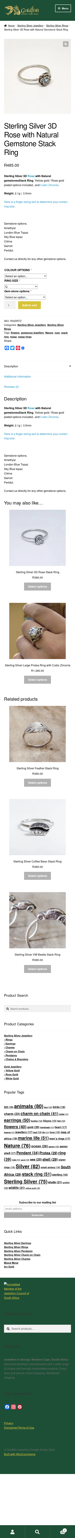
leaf (37, 1132)
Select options (37, 586)
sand (25, 1160)
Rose (31, 176)
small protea (50, 1167)
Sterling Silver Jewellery (30, 25)
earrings (17, 1120)
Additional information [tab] (17, 376)
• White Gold (11, 1078)
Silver (28, 1166)
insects (9, 1132)
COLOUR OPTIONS (18, 270)
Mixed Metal (11, 1262)
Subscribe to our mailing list (37, 1202)
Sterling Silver (25, 1181)
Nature (49, 332)
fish (61, 1120)
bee (48, 1107)
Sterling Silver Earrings (17, 1243)
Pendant (27, 1152)
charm (12, 1114)
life (45, 1132)
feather (36, 1120)
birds (59, 1107)
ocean (39, 1146)
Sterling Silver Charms (17, 1259)
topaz (13, 336)
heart (61, 1127)
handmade (47, 1127)
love (55, 1132)
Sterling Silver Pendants (18, 1251)
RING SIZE (12, 281)
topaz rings (25, 336)
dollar (63, 1114)
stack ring (36, 1174)
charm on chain (39, 1113)
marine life (33, 1138)
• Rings (8, 1039)
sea (36, 1159)
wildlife (17, 1188)
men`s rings (59, 1138)
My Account (12, 1532)
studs (55, 1182)
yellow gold (32, 1188)
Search (37, 1532)
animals (28, 1106)
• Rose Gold (11, 1074)
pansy (54, 1146)
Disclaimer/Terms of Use (19, 1428)
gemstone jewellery (32, 332)
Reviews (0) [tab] (11, 387)
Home (11, 25)
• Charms (9, 1047)
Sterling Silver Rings (57, 25)
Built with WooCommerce (19, 1454)
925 (8, 1107)
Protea (48, 1152)
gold (33, 1127)
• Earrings (10, 1043)
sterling (60, 1175)
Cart (57, 1529)
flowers (15, 332)
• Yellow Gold (12, 1070)
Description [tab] (11, 366)
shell (50, 1159)
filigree (50, 1120)
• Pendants (10, 1055)
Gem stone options (17, 291)
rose (57, 332)
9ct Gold (9, 1266)
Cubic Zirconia (49, 185)
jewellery (23, 1132)
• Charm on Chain (14, 1051)
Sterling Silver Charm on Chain (22, 1255)
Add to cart (29, 305)
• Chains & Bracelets (16, 1059)
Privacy (8, 1423)
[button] (66, 44)
